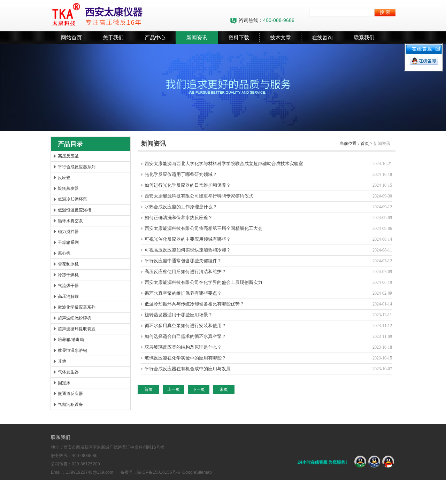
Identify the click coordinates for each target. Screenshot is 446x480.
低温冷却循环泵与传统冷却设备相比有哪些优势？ (194, 304)
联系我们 (364, 37)
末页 (224, 389)
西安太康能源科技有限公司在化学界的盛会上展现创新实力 (203, 282)
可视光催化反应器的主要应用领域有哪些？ (188, 239)
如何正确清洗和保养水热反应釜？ (179, 217)
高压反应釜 (68, 156)
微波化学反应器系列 (76, 307)
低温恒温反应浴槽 (74, 210)
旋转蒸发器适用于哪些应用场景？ (179, 314)
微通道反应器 (70, 393)
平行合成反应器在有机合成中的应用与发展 (188, 368)
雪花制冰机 (68, 264)
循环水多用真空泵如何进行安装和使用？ (185, 325)
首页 (365, 143)
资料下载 (238, 37)
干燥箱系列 (68, 242)
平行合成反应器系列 (76, 166)
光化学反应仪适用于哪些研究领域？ (181, 174)
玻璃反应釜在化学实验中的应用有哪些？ (185, 358)
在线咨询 (322, 37)
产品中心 (155, 37)
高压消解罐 (68, 296)
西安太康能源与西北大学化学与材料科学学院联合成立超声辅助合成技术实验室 (224, 163)
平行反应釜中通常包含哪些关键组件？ (183, 260)
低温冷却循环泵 (72, 199)
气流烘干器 (68, 285)
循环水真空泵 (70, 220)
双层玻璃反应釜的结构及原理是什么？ (183, 347)
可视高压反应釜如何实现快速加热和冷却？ (188, 250)
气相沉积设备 (70, 404)
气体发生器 (68, 372)
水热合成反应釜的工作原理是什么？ (181, 206)
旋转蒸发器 (68, 188)
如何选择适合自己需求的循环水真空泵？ (185, 336)
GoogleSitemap (197, 472)
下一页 (198, 389)
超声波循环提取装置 (76, 328)
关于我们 (113, 37)
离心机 (64, 253)
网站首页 (71, 37)
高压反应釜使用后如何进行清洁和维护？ (185, 271)
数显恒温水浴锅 (72, 350)
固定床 (64, 382)
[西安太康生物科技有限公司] (138, 15)
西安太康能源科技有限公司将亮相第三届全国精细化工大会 (203, 228)
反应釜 (64, 177)
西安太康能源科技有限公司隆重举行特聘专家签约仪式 (199, 196)
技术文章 (280, 37)
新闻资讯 (196, 37)
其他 (62, 361)
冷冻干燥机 (68, 274)
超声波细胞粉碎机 (74, 318)
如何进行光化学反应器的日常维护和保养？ (188, 185)
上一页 (173, 389)
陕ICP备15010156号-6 (158, 472)
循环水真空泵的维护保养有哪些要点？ (183, 293)
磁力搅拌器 (68, 231)
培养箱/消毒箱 (71, 339)
